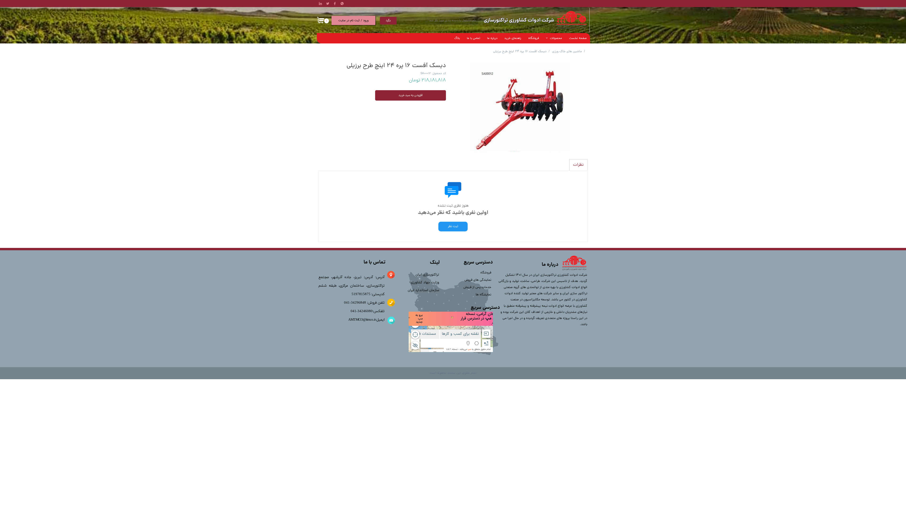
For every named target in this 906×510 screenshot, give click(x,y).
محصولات (556, 38)
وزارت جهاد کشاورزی (425, 282)
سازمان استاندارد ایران (423, 290)
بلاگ (457, 38)
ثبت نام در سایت (349, 20)
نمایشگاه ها (483, 294)
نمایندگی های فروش (478, 280)
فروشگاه (533, 38)
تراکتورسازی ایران (427, 275)
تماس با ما (473, 38)
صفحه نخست (578, 38)
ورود (366, 20)
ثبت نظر (453, 226)
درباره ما (492, 38)
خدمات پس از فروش (478, 287)
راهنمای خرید (512, 38)
